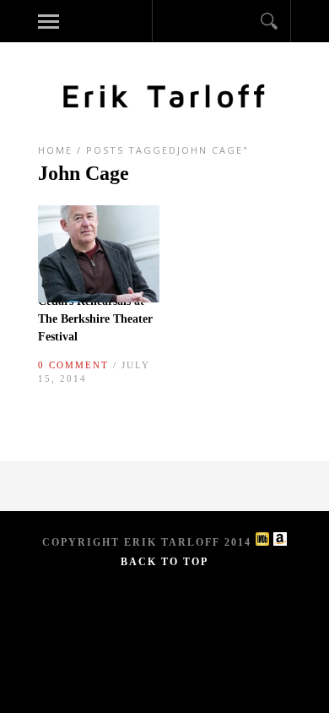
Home (55, 150)
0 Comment (73, 365)
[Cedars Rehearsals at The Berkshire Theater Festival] (98, 298)
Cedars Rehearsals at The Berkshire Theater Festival (95, 319)
